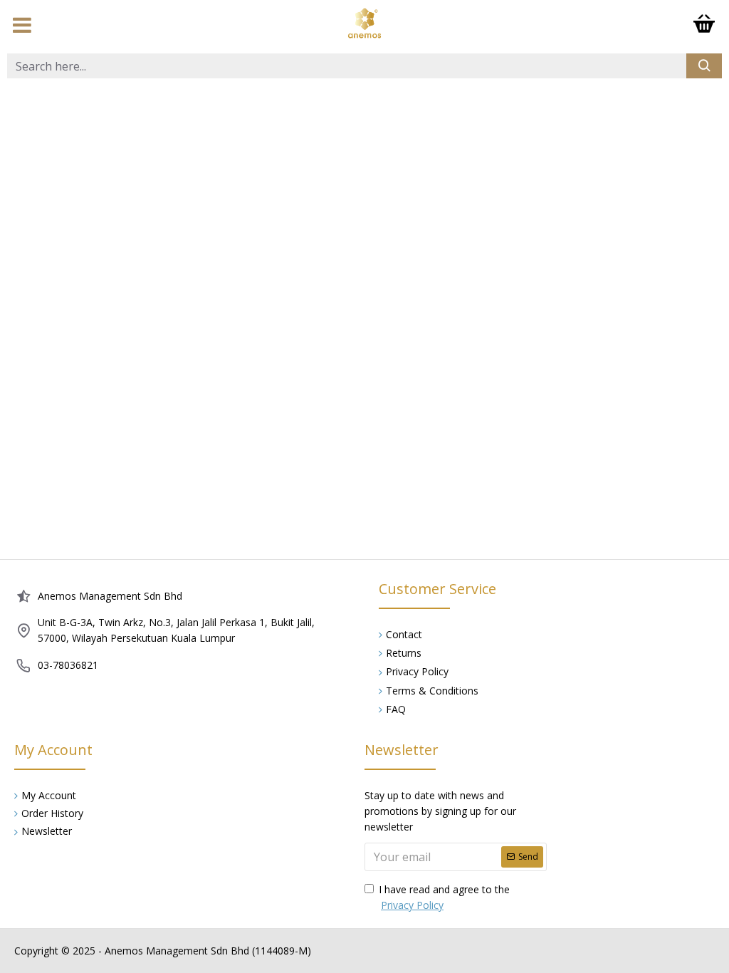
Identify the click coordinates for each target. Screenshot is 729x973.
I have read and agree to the (444, 897)
